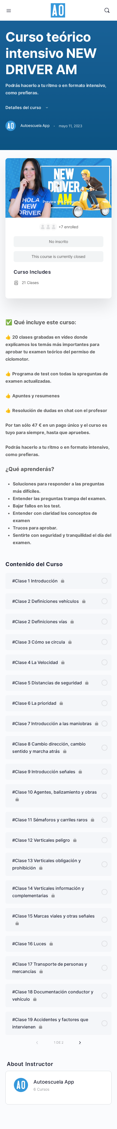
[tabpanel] (58, 432)
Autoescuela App (53, 1082)
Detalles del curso (23, 107)
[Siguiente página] (80, 1042)
